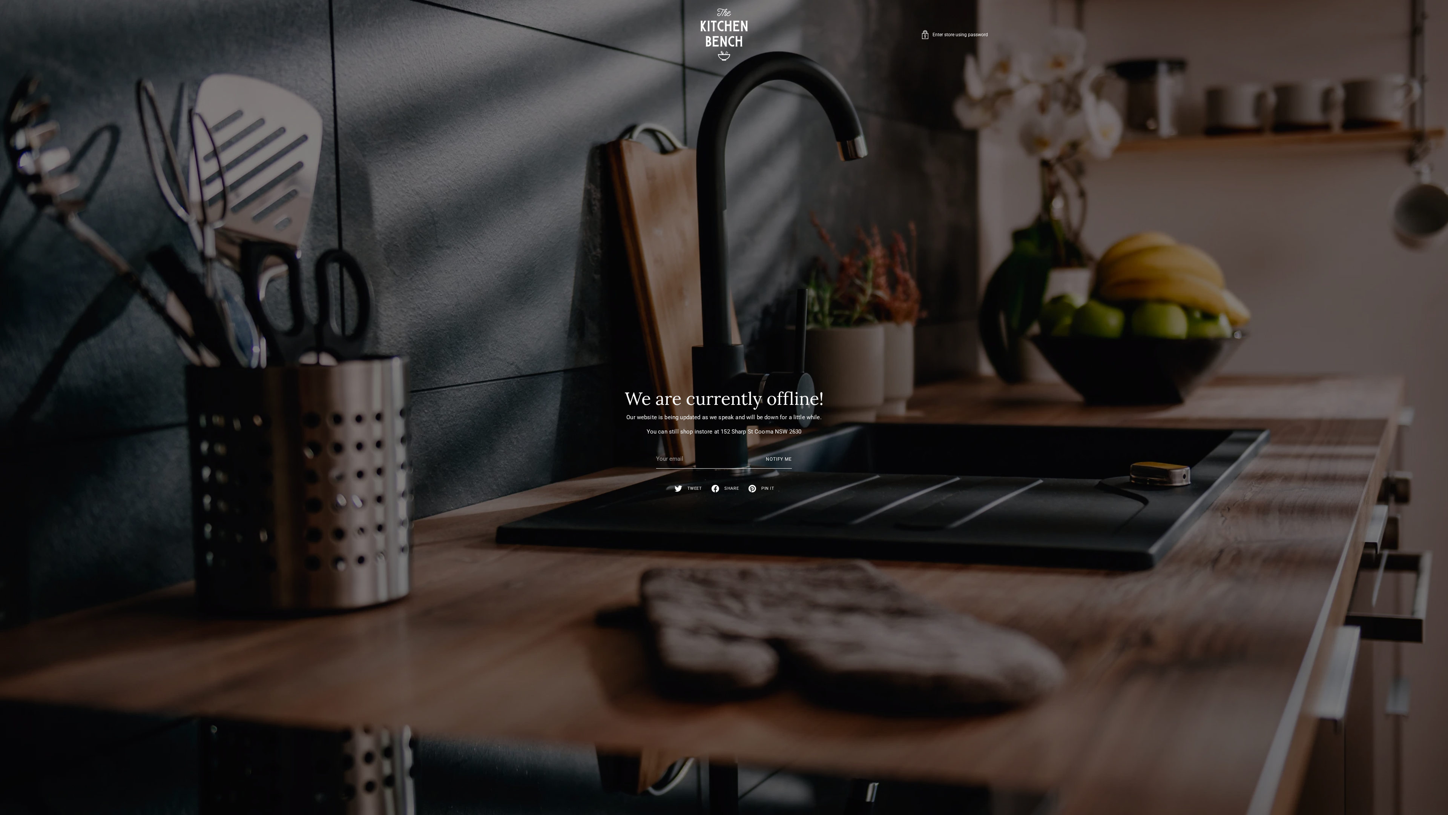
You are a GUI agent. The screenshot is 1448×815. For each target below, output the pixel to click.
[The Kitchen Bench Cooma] (724, 35)
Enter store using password (960, 34)
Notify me (779, 459)
